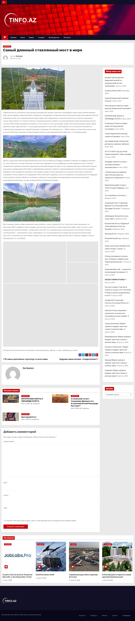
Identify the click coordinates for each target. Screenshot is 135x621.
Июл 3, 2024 (25, 404)
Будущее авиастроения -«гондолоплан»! (78, 359)
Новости (40, 544)
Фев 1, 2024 (25, 419)
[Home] (4, 37)
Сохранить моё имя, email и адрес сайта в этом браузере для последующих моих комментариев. (40, 521)
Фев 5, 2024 (75, 408)
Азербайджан (126, 615)
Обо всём (7, 544)
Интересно (7, 46)
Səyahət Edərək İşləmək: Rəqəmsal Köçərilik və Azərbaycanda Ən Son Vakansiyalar (17, 577)
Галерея (41, 37)
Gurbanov (19, 56)
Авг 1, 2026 (8, 580)
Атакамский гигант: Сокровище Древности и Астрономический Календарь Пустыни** (84, 402)
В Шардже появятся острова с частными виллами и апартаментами (116, 165)
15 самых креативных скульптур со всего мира (26, 359)
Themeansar (37, 615)
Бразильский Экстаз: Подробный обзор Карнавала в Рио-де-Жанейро (117, 226)
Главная (13, 37)
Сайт (5, 508)
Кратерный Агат (28, 417)
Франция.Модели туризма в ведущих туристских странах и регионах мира (116, 363)
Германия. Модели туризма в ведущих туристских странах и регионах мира (116, 373)
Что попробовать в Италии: (115, 195)
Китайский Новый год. (113, 238)
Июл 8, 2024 (108, 580)
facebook (82, 615)
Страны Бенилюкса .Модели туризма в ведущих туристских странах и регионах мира (116, 326)
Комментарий (9, 441)
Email (6, 495)
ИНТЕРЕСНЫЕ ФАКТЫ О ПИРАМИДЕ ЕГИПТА (32, 400)
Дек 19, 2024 (42, 578)
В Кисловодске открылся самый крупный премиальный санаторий (116, 577)
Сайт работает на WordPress (10, 615)
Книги (23, 37)
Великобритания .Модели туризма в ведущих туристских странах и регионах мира (118, 339)
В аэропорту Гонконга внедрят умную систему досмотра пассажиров (116, 126)
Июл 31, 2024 (75, 580)
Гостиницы (108, 544)
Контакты (67, 37)
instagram (93, 615)
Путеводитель (54, 37)
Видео (31, 37)
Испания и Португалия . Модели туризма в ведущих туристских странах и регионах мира (116, 350)
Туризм (73, 544)
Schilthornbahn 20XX (113, 91)
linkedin (104, 615)
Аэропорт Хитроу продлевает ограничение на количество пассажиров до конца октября (116, 313)
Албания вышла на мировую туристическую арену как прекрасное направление (115, 175)
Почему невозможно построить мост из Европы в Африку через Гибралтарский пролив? (116, 259)
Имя (5, 483)
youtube (114, 615)
